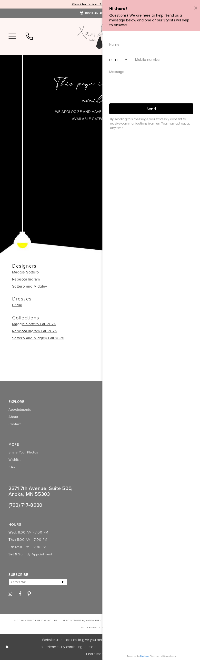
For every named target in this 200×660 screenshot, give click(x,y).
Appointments (20, 409)
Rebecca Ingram (26, 279)
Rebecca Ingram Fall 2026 (34, 331)
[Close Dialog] (7, 647)
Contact (15, 424)
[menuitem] (12, 36)
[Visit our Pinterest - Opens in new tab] (29, 593)
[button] (12, 36)
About (13, 416)
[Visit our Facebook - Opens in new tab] (20, 594)
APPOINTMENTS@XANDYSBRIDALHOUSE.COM (92, 620)
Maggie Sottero (25, 272)
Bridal (17, 305)
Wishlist (14, 459)
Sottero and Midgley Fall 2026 (38, 338)
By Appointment (39, 554)
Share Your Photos (23, 452)
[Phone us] (29, 36)
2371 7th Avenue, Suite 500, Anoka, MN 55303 (41, 491)
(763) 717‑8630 (25, 505)
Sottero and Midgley (29, 286)
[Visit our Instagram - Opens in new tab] (10, 593)
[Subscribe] (63, 582)
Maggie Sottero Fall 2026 (34, 324)
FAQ (12, 467)
